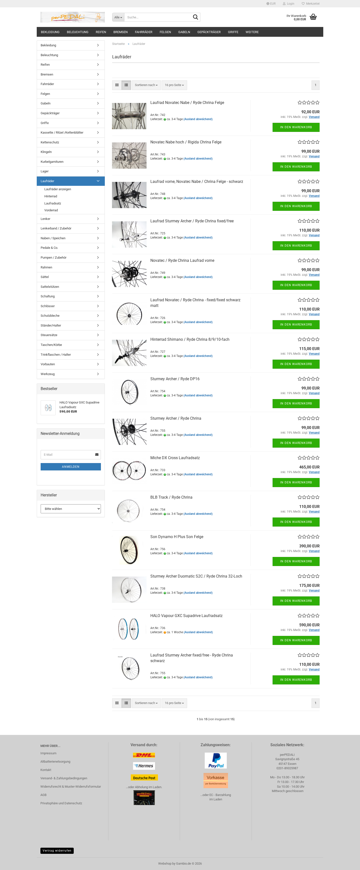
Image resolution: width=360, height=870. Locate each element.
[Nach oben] (346, 862)
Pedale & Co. (49, 248)
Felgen (165, 32)
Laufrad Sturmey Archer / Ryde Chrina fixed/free (192, 221)
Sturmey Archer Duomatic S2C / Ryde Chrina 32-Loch (196, 576)
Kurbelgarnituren (52, 162)
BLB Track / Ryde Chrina (171, 497)
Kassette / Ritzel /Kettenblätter (62, 132)
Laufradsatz (52, 203)
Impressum (48, 753)
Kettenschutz (50, 142)
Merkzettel (312, 3)
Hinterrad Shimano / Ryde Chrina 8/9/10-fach (189, 339)
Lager (44, 171)
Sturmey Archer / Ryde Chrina (175, 418)
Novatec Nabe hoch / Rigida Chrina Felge (185, 142)
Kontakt (45, 770)
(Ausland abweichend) (198, 119)
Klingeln (46, 152)
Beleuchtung (77, 32)
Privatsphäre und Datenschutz (61, 803)
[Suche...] (195, 17)
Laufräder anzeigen (57, 189)
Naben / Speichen (53, 238)
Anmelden (71, 466)
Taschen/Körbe (51, 345)
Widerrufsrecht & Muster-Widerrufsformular (70, 786)
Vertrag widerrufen (57, 850)
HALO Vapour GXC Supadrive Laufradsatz (186, 615)
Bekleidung (50, 32)
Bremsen (120, 32)
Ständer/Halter (51, 325)
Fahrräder (143, 32)
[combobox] (146, 85)
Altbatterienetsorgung (55, 761)
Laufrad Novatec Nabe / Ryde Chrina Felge (187, 102)
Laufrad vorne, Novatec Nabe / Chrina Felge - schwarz (196, 181)
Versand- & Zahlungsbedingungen (63, 778)
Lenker (45, 219)
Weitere (252, 32)
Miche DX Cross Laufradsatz (175, 457)
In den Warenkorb (296, 127)
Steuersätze (49, 335)
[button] (271, 3)
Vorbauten (48, 364)
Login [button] (290, 3)
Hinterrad (50, 196)
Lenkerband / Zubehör (56, 228)
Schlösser (48, 306)
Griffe (233, 32)
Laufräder (47, 181)
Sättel (45, 277)
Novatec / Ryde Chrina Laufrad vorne (182, 260)
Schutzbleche (50, 315)
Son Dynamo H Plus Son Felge (176, 536)
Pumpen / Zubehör (53, 257)
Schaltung (48, 296)
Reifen (101, 32)
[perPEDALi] (72, 17)
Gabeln (184, 32)
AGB (43, 795)
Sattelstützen (50, 287)
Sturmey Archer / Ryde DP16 (175, 379)
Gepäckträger (209, 32)
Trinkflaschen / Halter (56, 354)
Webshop (164, 863)
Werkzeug (48, 374)
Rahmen (46, 267)
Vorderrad (51, 210)
